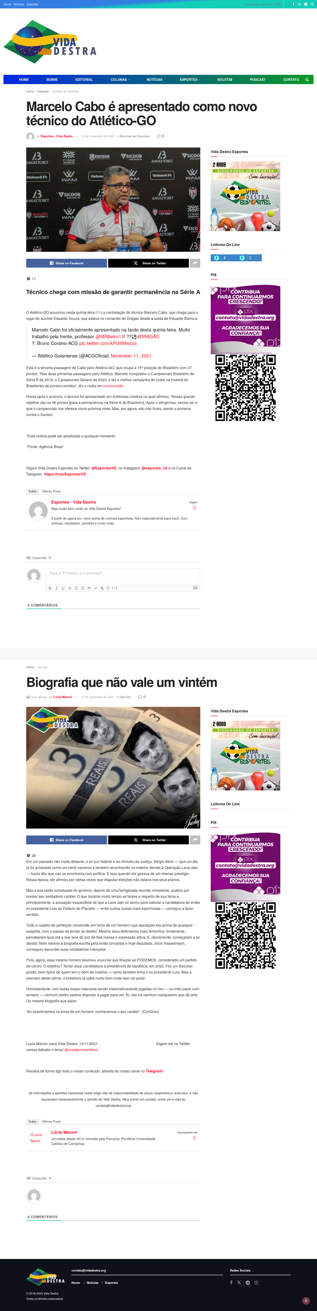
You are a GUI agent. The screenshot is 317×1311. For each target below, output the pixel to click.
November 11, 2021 (131, 355)
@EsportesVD (103, 468)
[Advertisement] (210, 41)
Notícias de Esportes (65, 91)
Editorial (84, 79)
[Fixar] (69, 588)
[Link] (102, 588)
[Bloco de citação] (89, 588)
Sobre (52, 79)
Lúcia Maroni (62, 697)
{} (108, 588)
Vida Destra (50, 1293)
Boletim (224, 79)
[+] (114, 588)
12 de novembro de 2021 (97, 136)
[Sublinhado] (63, 588)
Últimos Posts (51, 491)
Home (7, 4)
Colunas (119, 79)
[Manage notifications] (306, 1300)
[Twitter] (194, 507)
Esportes (32, 4)
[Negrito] (50, 588)
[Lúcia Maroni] (38, 1137)
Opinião (43, 667)
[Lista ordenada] (76, 588)
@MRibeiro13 (110, 336)
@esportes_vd (155, 468)
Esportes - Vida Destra (57, 136)
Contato (291, 79)
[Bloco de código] (95, 588)
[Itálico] (56, 588)
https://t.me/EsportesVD (65, 474)
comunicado (113, 385)
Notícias (19, 4)
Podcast (258, 79)
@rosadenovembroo (81, 1049)
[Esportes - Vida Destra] (38, 510)
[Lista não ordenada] (82, 588)
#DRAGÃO (148, 336)
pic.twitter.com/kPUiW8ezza (108, 343)
